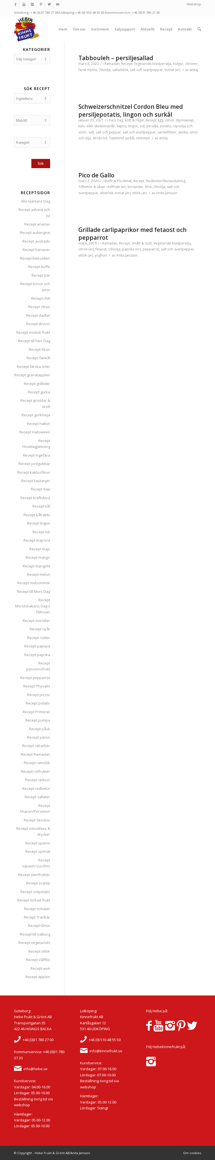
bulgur (178, 63)
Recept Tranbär (37, 917)
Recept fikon (39, 349)
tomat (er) (172, 69)
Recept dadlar (38, 315)
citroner (191, 63)
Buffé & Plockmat (118, 181)
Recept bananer (36, 249)
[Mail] (57, 4)
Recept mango (38, 557)
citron (169, 120)
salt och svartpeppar (146, 69)
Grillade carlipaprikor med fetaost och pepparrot (132, 233)
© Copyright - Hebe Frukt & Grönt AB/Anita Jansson (52, 1153)
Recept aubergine (35, 232)
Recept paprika (37, 654)
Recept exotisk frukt (33, 332)
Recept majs (39, 548)
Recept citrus (39, 306)
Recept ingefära (36, 455)
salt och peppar (108, 132)
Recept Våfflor (38, 959)
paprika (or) (131, 249)
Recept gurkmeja (36, 414)
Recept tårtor (39, 925)
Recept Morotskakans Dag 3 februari (32, 605)
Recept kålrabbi (37, 514)
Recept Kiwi (40, 489)
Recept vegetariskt (34, 942)
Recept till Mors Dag (33, 591)
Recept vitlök (39, 951)
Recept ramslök (37, 762)
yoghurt (101, 255)
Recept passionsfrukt (38, 666)
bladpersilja (161, 63)
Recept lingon (38, 523)
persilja (152, 126)
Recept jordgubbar (34, 463)
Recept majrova (37, 540)
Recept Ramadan (35, 754)
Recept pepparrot (35, 677)
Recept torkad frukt (33, 900)
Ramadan (112, 63)
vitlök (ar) (139, 193)
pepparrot (150, 249)
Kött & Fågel (134, 120)
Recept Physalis (36, 686)
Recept (126, 63)
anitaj (194, 69)
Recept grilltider (37, 383)
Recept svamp (38, 883)
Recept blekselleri (35, 258)
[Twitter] (49, 4)
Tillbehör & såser (92, 186)
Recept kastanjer (35, 480)
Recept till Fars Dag (34, 340)
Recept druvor (38, 323)
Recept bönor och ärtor (35, 286)
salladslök (120, 69)
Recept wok (40, 968)
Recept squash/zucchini (36, 863)
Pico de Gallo (96, 175)
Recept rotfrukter (35, 771)
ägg (160, 120)
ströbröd (100, 138)
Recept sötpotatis (35, 891)
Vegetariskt (142, 63)
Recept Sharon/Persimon (35, 808)
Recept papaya (37, 646)
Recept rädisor (37, 779)
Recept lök (41, 531)
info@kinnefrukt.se (106, 1050)
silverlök (106, 193)
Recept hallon (38, 423)
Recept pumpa (37, 720)
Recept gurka (39, 392)
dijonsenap (185, 120)
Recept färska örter (33, 366)
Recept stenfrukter (34, 874)
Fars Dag (116, 120)
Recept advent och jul (34, 212)
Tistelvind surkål (121, 138)
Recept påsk (39, 728)
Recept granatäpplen (32, 374)
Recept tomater (37, 908)
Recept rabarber (36, 745)
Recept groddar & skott (35, 403)
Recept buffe (39, 266)
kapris (122, 126)
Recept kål (41, 506)
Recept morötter (36, 620)
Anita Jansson (166, 193)
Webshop (194, 4)
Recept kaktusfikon (33, 472)
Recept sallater (37, 796)
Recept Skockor (37, 820)
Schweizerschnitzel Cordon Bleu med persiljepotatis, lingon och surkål (130, 110)
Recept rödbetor (36, 788)
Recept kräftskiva (35, 497)
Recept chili (40, 298)
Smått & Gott (142, 243)
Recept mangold (36, 566)
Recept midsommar (33, 582)
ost (142, 126)
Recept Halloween (34, 432)
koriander (135, 186)
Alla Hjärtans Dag (35, 201)
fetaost (101, 249)
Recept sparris (37, 843)
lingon (133, 126)
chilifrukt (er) (116, 186)
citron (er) (86, 249)
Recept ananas (37, 224)
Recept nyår (40, 628)
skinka (183, 132)
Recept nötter (38, 637)
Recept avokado (36, 241)
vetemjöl (143, 138)
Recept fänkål (38, 357)
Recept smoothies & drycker (33, 831)
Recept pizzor (38, 694)
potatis (165, 126)
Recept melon (38, 574)
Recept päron (38, 737)
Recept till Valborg (35, 934)
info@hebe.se (36, 1068)
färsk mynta (87, 69)
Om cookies (192, 1153)
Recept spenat (37, 851)
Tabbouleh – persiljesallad (115, 58)
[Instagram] (32, 4)
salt (91, 132)
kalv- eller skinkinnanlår (96, 126)
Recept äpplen (37, 976)
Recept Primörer (36, 711)
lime (148, 186)
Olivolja (105, 69)
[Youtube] (24, 4)
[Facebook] (15, 4)
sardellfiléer (166, 132)
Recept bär (41, 275)
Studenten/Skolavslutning (165, 181)
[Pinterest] (41, 4)
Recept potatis (38, 703)
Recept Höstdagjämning (36, 443)
